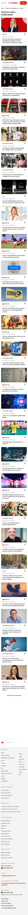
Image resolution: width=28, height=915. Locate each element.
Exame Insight (4, 771)
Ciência (20, 772)
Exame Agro (22, 764)
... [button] (8, 742)
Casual (20, 756)
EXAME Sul (3, 826)
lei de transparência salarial (8, 908)
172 (10, 742)
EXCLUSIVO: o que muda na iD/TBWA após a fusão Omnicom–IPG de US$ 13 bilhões (13, 688)
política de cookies (6, 903)
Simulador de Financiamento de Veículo (10, 811)
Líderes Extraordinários (7, 839)
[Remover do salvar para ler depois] (25, 34)
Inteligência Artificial (6, 773)
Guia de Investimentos (6, 795)
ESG (2, 768)
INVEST (2, 8)
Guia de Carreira (5, 798)
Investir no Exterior (6, 836)
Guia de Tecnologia (5, 793)
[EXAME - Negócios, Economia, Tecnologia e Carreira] (13, 3)
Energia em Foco (5, 833)
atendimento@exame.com (8, 875)
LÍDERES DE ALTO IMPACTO (8, 758)
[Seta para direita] (24, 8)
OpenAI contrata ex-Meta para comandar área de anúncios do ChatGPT (11, 632)
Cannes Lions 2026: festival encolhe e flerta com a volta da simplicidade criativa (13, 310)
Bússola (11, 62)
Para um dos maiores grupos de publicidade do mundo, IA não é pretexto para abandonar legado (12, 40)
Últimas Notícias (5, 755)
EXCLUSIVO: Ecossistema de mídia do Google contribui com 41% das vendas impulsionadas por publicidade (13, 121)
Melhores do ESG (5, 855)
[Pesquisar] (5, 3)
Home (2, 752)
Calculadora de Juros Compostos (9, 809)
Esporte (21, 761)
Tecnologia (21, 767)
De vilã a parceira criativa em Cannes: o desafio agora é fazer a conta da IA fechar (13, 229)
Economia (3, 765)
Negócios (3, 778)
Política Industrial (5, 844)
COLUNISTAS (4, 781)
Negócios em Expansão (6, 857)
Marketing (21, 759)
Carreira (3, 763)
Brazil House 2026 (5, 823)
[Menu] (2, 3)
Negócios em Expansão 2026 (12, 8)
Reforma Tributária (6, 820)
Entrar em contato (6, 865)
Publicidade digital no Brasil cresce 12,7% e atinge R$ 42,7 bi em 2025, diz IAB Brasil (13, 496)
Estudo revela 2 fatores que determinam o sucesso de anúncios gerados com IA (12, 660)
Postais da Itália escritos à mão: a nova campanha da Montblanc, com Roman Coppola (12, 577)
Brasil (2, 760)
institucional (4, 898)
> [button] (12, 742)
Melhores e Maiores (6, 852)
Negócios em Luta (5, 841)
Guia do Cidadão (5, 790)
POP (20, 774)
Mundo (20, 754)
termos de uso (4, 901)
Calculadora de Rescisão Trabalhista (10, 806)
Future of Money (23, 769)
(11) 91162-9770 (8, 868)
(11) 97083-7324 (8, 892)
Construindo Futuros (6, 831)
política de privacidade (7, 905)
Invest (2, 776)
